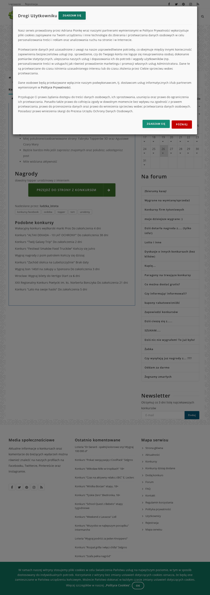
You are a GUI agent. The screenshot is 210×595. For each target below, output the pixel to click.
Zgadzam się (72, 15)
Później (182, 124)
